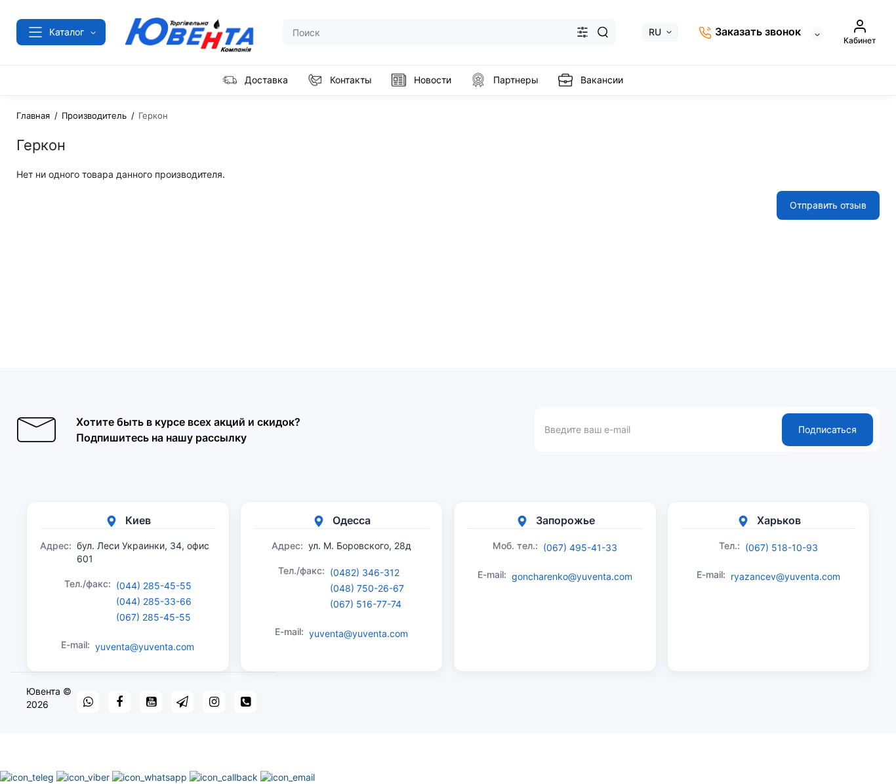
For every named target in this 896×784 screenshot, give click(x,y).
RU (655, 31)
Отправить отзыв (828, 205)
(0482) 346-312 (364, 572)
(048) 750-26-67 (367, 588)
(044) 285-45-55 (154, 585)
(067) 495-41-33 (580, 547)
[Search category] (582, 32)
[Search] (602, 32)
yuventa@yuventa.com (144, 646)
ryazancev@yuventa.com (785, 576)
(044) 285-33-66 (154, 601)
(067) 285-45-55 (153, 617)
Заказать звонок (756, 31)
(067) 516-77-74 (365, 603)
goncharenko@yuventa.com (572, 576)
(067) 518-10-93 (781, 547)
